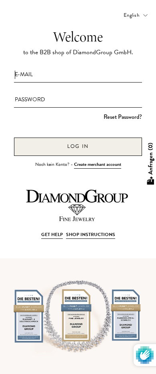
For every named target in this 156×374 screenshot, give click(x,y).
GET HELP (52, 234)
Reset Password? (123, 116)
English (131, 15)
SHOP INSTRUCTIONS (90, 234)
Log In (78, 146)
